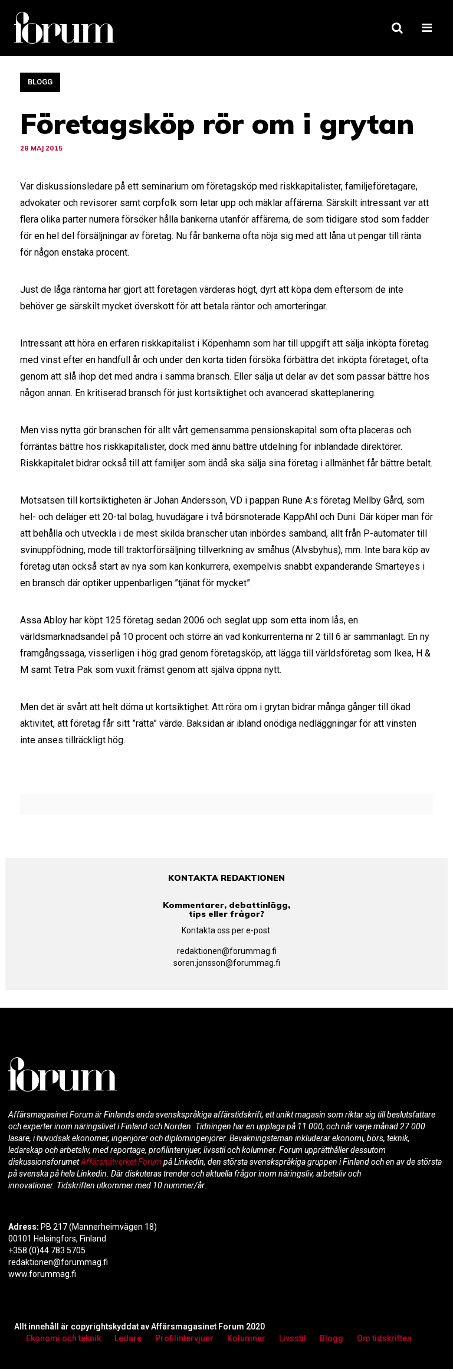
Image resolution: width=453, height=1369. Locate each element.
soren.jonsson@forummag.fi (226, 963)
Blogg (40, 81)
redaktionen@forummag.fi (227, 951)
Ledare (128, 1338)
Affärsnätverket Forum (122, 1162)
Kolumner (246, 1338)
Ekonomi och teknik (63, 1338)
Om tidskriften (384, 1338)
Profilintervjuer (184, 1338)
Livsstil (292, 1338)
